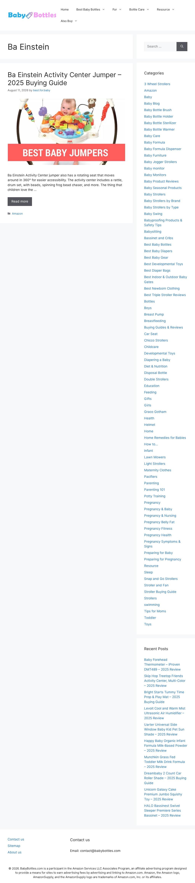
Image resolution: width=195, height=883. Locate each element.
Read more (19, 201)
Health (149, 418)
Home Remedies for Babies (165, 438)
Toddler (150, 618)
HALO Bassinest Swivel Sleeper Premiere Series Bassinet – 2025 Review (162, 810)
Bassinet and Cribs (158, 238)
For (115, 9)
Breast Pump (154, 314)
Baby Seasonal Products (163, 188)
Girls (147, 405)
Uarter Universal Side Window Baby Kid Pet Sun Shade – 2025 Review (164, 729)
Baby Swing (153, 214)
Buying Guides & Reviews (163, 327)
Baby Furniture (155, 155)
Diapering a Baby (157, 360)
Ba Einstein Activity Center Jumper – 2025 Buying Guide (64, 79)
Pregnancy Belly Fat (159, 522)
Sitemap (14, 846)
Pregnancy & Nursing (160, 515)
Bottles (149, 301)
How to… (151, 444)
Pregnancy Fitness (158, 528)
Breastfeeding (155, 321)
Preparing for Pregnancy (162, 559)
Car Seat (150, 334)
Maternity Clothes (157, 470)
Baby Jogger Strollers (160, 162)
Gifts (148, 399)
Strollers (150, 598)
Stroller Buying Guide (160, 592)
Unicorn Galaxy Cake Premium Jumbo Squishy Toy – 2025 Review (163, 794)
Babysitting (152, 231)
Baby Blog (152, 103)
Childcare (151, 347)
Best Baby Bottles (88, 9)
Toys (147, 624)
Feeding (150, 392)
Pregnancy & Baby (158, 509)
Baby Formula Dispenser (162, 149)
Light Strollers (154, 464)
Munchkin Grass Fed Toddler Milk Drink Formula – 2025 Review (164, 762)
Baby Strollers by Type (161, 207)
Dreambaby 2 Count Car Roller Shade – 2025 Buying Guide (165, 778)
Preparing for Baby (158, 553)
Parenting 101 (154, 490)
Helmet (149, 425)
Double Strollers (156, 379)
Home (65, 9)
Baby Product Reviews (161, 181)
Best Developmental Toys (163, 264)
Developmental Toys (159, 353)
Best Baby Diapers (158, 251)
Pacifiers (150, 477)
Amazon (17, 213)
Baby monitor (154, 168)
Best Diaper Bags (157, 270)
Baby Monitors (155, 175)
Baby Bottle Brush (158, 110)
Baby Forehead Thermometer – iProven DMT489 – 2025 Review (162, 664)
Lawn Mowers (155, 457)
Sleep (148, 572)
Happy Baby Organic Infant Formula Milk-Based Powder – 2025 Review (165, 745)
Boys (148, 308)
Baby (148, 97)
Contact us (16, 839)
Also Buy (67, 21)
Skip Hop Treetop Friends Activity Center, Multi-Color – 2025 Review (164, 681)
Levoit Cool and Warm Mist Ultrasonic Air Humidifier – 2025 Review (164, 713)
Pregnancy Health (157, 535)
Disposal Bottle (155, 373)
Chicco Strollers (156, 340)
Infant (148, 451)
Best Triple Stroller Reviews (165, 295)
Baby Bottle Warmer (159, 129)
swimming (152, 605)
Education (151, 386)
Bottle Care (137, 9)
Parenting (151, 483)
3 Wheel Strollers (157, 84)
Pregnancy (152, 502)
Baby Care (152, 136)
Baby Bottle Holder (158, 116)
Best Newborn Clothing (162, 288)
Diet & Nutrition (155, 366)
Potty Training (154, 496)
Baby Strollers (154, 194)
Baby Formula (154, 142)
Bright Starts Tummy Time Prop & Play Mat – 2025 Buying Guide (164, 697)
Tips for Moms (155, 611)
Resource (163, 9)
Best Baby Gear (156, 257)
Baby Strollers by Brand (162, 201)
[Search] (182, 46)
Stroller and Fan (156, 585)
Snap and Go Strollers (161, 579)
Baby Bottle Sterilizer (160, 123)
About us (15, 852)
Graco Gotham (155, 412)
